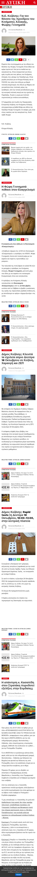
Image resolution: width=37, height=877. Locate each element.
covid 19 (16, 628)
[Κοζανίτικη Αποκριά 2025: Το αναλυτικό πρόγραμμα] (5, 498)
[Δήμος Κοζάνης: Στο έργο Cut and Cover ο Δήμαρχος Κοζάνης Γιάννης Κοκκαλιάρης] (5, 476)
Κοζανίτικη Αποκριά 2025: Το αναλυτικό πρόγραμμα (20, 496)
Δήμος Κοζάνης (25, 459)
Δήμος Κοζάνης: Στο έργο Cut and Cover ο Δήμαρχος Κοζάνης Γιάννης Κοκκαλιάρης (22, 474)
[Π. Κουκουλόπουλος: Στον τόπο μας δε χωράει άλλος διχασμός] (5, 172)
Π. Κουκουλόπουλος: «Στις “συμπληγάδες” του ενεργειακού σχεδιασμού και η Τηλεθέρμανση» (21, 339)
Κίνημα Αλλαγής (20, 134)
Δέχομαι (18, 874)
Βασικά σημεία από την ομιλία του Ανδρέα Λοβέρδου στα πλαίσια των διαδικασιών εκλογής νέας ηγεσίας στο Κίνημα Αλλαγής (23, 150)
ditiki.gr (11, 134)
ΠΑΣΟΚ (26, 302)
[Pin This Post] (20, 59)
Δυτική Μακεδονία (16, 29)
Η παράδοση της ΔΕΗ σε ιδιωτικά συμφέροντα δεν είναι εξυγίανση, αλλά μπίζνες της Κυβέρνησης (22, 160)
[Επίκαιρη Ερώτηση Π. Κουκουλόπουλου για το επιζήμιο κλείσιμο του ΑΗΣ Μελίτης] (5, 318)
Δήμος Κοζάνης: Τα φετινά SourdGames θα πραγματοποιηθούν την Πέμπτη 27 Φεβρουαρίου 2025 (23, 485)
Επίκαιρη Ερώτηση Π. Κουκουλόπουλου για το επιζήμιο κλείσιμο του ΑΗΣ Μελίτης (21, 317)
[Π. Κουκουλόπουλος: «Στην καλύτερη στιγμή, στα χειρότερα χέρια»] (5, 329)
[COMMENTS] (29, 59)
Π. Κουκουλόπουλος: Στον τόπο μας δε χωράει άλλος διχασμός (22, 170)
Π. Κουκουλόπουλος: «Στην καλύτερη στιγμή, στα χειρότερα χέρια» (22, 327)
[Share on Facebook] (8, 59)
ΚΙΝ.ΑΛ (22, 302)
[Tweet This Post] (12, 59)
